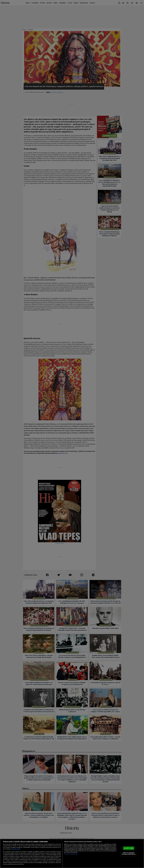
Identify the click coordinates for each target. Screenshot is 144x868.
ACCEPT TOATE (128, 848)
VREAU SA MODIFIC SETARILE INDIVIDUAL (129, 853)
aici (60, 858)
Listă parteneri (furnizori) (71, 854)
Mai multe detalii (16, 849)
